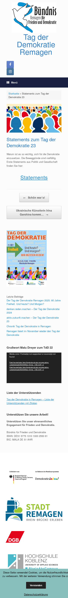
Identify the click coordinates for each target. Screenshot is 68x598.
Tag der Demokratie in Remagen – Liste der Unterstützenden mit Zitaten (30, 401)
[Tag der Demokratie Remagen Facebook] (10, 64)
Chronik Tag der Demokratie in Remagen (29, 326)
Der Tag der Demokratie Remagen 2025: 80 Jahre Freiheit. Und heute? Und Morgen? (34, 302)
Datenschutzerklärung (36, 594)
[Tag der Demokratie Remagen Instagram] (10, 71)
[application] (34, 368)
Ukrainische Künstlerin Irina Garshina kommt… (34, 212)
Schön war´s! (34, 197)
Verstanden (36, 585)
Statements (34, 177)
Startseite (13, 93)
